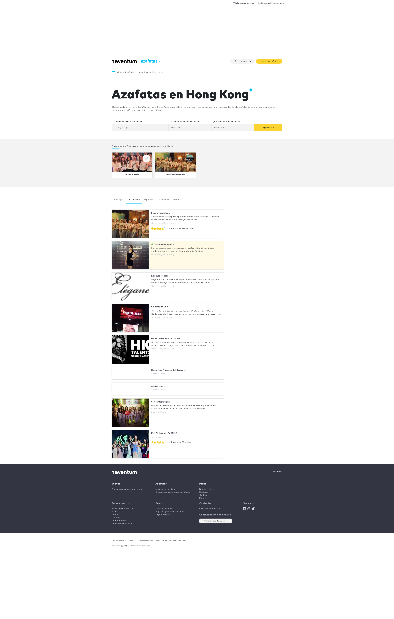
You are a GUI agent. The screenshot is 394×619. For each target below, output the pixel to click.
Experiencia (149, 200)
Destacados (134, 200)
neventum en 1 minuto (123, 509)
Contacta (116, 515)
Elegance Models (159, 276)
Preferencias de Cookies (215, 521)
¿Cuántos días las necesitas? (227, 122)
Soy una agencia (243, 61)
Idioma (276, 472)
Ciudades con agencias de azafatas (172, 492)
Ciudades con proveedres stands (127, 489)
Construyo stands (164, 509)
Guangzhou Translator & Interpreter (168, 370)
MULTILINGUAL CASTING (164, 433)
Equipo (115, 512)
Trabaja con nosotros (122, 524)
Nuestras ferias (206, 489)
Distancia (177, 200)
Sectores (203, 492)
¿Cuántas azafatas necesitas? (186, 122)
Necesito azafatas (269, 61)
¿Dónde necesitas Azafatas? (128, 122)
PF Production (132, 175)
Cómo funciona (119, 521)
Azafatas (161, 484)
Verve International (160, 402)
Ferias (202, 484)
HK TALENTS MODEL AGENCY (167, 339)
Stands (116, 484)
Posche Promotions (175, 175)
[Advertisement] (197, 33)
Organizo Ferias (163, 515)
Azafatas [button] (150, 61)
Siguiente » (268, 127)
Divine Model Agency (163, 245)
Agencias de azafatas (165, 489)
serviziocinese (158, 386)
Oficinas (116, 518)
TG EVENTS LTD (159, 307)
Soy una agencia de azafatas (169, 512)
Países (202, 498)
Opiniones (164, 200)
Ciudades (203, 495)
